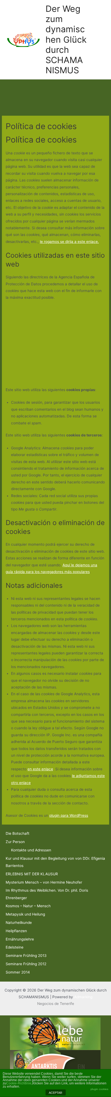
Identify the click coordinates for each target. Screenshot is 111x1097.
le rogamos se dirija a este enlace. (69, 241)
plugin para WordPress (68, 815)
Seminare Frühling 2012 (26, 964)
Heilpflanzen (16, 931)
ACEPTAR (55, 1092)
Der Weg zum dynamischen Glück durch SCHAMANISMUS (66, 39)
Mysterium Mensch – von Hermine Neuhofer (44, 882)
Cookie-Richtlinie (19, 1083)
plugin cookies (99, 1089)
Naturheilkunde (19, 922)
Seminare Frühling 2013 (26, 955)
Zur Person (15, 842)
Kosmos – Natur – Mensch (28, 906)
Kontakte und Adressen (31, 850)
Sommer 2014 (18, 972)
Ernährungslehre (20, 939)
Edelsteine (14, 947)
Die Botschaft (17, 833)
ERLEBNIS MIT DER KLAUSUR (32, 874)
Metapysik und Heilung (25, 914)
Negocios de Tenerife (55, 1003)
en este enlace (40, 769)
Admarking (83, 997)
